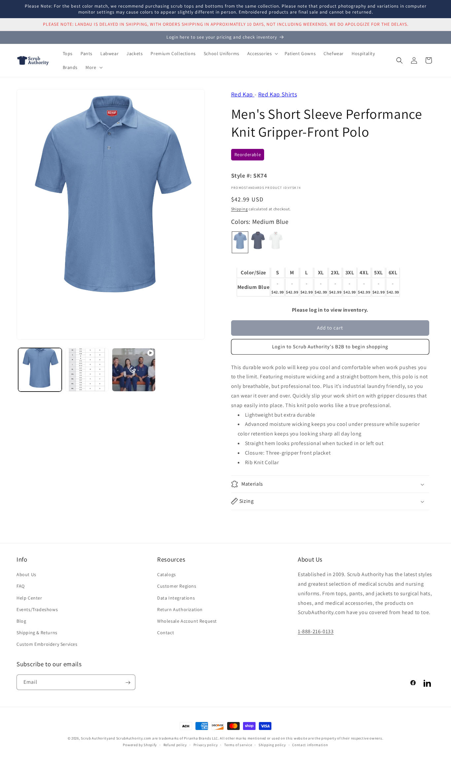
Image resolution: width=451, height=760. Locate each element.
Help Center (29, 598)
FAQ (21, 586)
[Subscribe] (128, 682)
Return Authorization (180, 609)
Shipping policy (272, 745)
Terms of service (238, 745)
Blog (21, 621)
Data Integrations (176, 598)
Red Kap (243, 94)
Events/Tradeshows (37, 609)
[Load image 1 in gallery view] (40, 370)
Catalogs (166, 574)
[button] (262, 53)
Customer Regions (176, 586)
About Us (26, 574)
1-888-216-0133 (315, 631)
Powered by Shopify (140, 745)
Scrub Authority (95, 738)
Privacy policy (205, 745)
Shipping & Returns (37, 633)
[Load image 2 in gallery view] (87, 370)
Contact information (310, 745)
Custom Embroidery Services (47, 644)
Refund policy (175, 745)
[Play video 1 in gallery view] (134, 370)
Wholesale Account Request (187, 621)
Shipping (239, 208)
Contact (165, 633)
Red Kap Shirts (277, 94)
